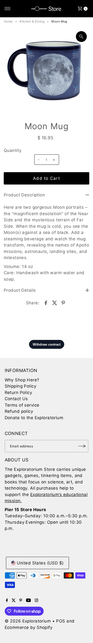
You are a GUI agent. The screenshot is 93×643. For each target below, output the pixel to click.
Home (8, 21)
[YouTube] (28, 600)
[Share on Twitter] (54, 302)
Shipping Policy (20, 386)
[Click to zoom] (81, 36)
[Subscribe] (82, 446)
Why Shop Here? (22, 379)
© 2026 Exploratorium (28, 621)
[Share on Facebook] (46, 302)
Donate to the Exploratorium (34, 417)
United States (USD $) (40, 562)
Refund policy (19, 411)
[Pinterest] (20, 600)
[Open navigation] (7, 8)
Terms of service (22, 405)
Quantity (12, 150)
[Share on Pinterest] (63, 302)
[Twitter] (14, 600)
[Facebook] (7, 600)
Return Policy (18, 392)
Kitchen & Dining (32, 21)
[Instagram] (36, 600)
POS (60, 621)
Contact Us (16, 398)
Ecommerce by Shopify (29, 627)
